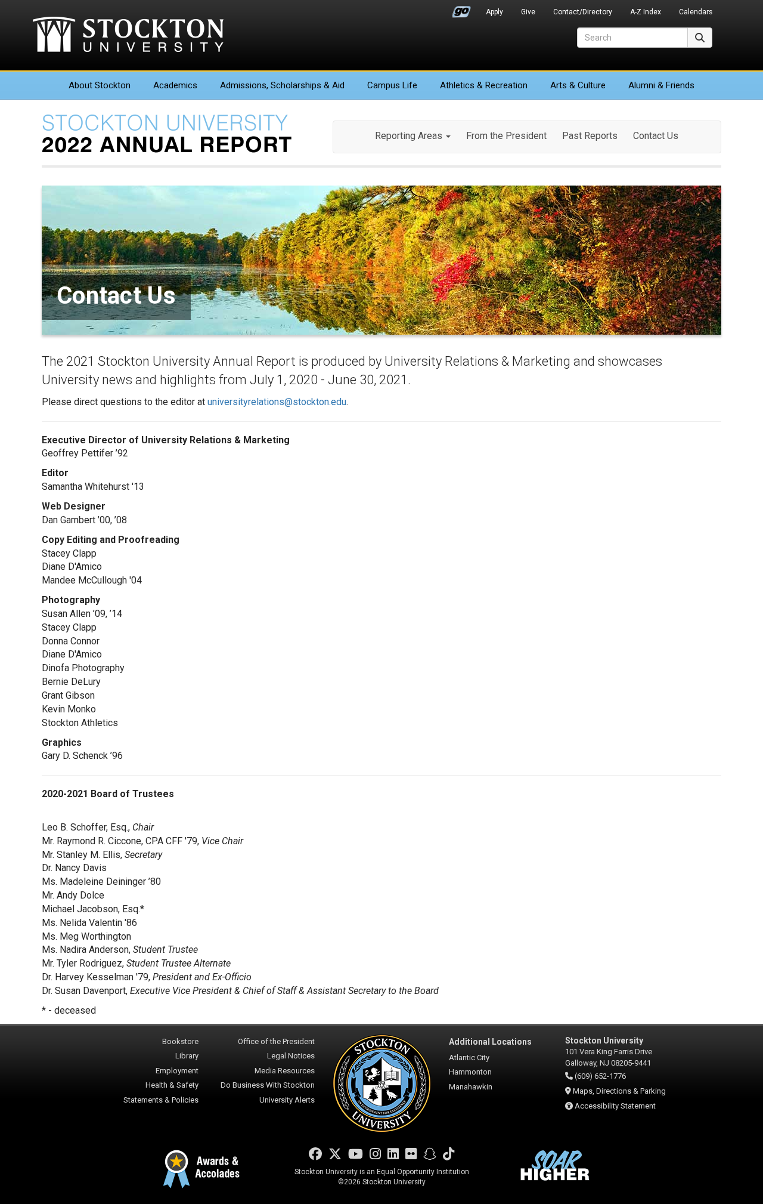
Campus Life (392, 85)
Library (186, 1055)
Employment (177, 1070)
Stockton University (128, 36)
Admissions (282, 85)
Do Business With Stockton (268, 1084)
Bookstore (180, 1041)
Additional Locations (490, 1041)
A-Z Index (645, 12)
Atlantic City (469, 1057)
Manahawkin (470, 1086)
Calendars (695, 12)
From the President (506, 135)
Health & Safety (171, 1084)
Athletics (484, 85)
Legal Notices (291, 1055)
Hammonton (470, 1071)
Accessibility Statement (615, 1105)
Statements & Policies (160, 1099)
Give (528, 12)
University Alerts (287, 1099)
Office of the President (276, 1041)
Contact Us (655, 135)
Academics (175, 85)
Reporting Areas (410, 135)
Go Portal (461, 9)
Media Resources (285, 1070)
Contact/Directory (582, 12)
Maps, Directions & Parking (619, 1090)
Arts (578, 85)
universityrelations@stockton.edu (276, 401)
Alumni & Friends (661, 85)
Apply (494, 12)
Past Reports (590, 135)
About (100, 85)
